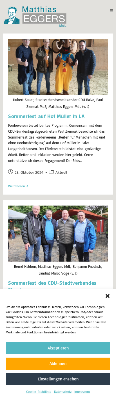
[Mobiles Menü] (111, 10)
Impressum (82, 391)
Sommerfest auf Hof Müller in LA (46, 116)
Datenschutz (63, 391)
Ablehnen (58, 363)
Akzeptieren (58, 348)
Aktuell (61, 172)
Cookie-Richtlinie (38, 391)
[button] (107, 296)
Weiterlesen (18, 186)
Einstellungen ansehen (58, 379)
